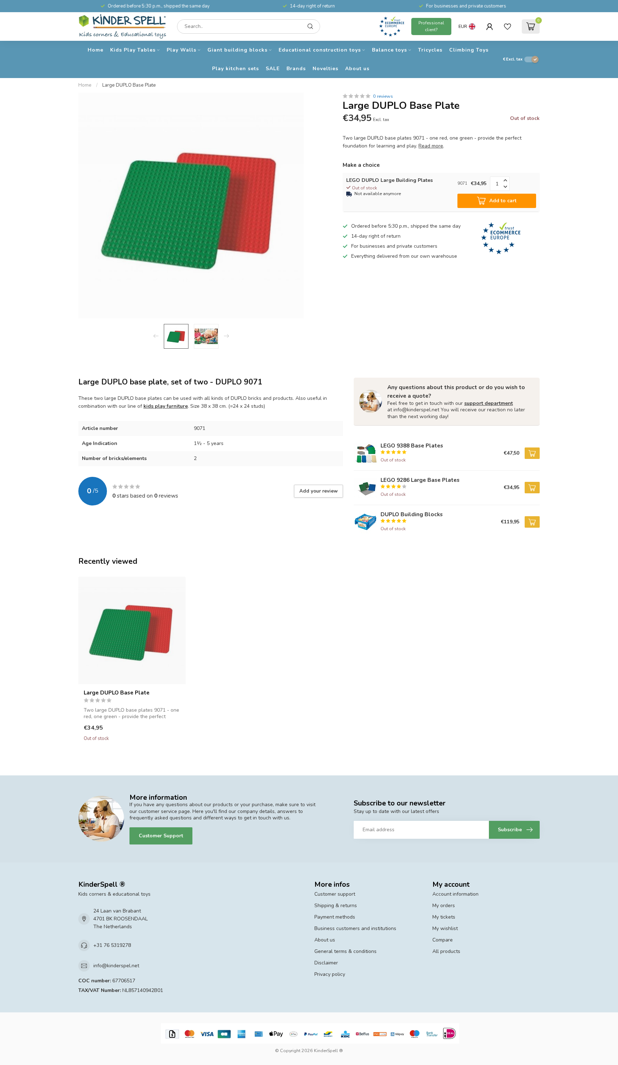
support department (488, 403)
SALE (273, 68)
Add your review (318, 491)
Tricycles (430, 50)
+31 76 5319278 (112, 945)
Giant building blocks (237, 50)
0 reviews (383, 96)
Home (95, 50)
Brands (296, 68)
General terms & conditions (345, 951)
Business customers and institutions (355, 928)
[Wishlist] (507, 26)
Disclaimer (326, 962)
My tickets (443, 917)
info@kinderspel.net (116, 965)
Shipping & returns (335, 905)
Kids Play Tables (133, 50)
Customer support (334, 894)
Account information (455, 894)
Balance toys (389, 50)
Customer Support (161, 835)
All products (446, 951)
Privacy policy (329, 974)
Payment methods (334, 917)
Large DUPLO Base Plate (129, 85)
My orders (443, 905)
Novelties (325, 68)
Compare (442, 939)
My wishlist (445, 928)
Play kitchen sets (235, 68)
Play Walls (181, 50)
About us (357, 68)
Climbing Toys (469, 50)
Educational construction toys (320, 50)
